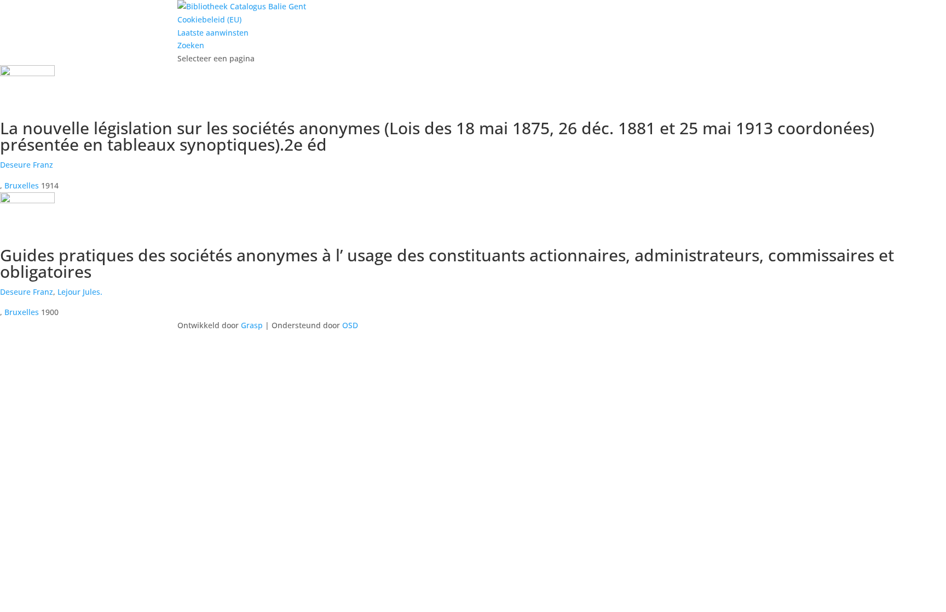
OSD (350, 325)
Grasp (252, 325)
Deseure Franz (26, 164)
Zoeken (190, 45)
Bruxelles (21, 185)
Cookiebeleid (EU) (209, 19)
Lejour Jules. (79, 292)
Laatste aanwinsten (213, 32)
